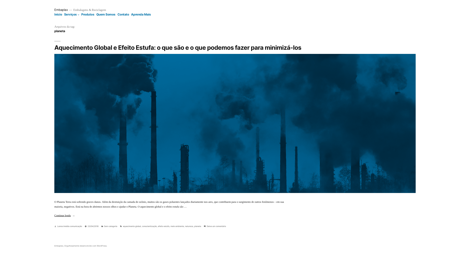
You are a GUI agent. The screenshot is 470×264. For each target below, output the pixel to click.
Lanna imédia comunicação (69, 226)
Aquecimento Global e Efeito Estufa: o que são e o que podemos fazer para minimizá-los (177, 47)
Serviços (70, 14)
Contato (123, 14)
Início (58, 14)
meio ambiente (177, 226)
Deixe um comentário (216, 226)
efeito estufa (163, 226)
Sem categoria (110, 226)
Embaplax (61, 10)
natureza (189, 226)
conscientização (149, 226)
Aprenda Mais (141, 14)
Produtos (87, 14)
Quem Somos (105, 14)
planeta (197, 226)
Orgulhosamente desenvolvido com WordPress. (85, 246)
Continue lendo (64, 215)
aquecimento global (132, 226)
